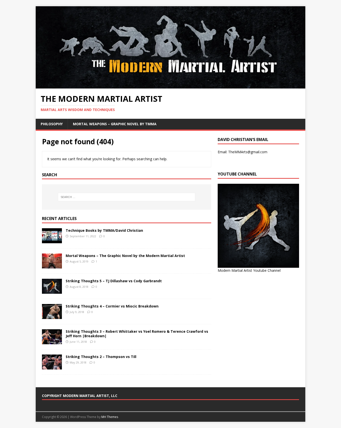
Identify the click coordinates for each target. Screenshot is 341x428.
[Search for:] (126, 197)
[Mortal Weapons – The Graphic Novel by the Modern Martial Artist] (52, 265)
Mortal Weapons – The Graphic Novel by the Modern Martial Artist (125, 255)
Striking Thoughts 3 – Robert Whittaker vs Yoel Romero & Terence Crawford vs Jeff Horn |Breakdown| (137, 333)
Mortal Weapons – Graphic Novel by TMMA (115, 124)
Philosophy (52, 124)
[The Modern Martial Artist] (170, 85)
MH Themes (109, 417)
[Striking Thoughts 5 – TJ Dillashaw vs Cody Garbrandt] (52, 290)
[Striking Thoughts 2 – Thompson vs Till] (52, 366)
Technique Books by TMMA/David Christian (104, 230)
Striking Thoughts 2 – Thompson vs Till (101, 356)
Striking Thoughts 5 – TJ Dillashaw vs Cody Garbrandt (114, 280)
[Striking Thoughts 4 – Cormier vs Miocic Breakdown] (52, 316)
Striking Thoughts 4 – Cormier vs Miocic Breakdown (112, 306)
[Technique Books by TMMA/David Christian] (52, 240)
